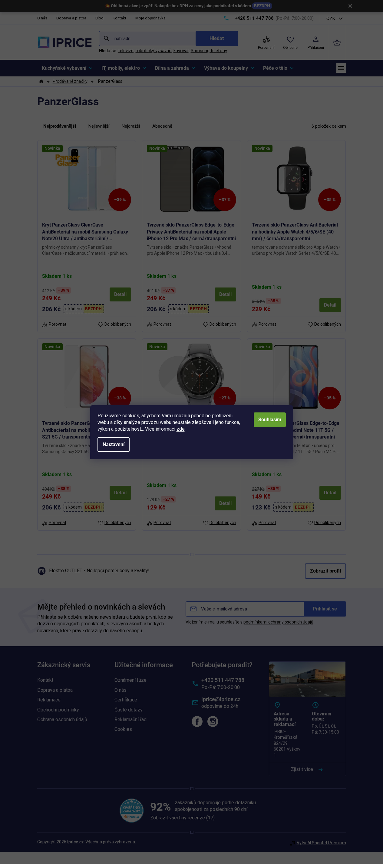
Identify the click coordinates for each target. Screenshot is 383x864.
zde (181, 429)
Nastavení (113, 444)
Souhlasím (269, 419)
